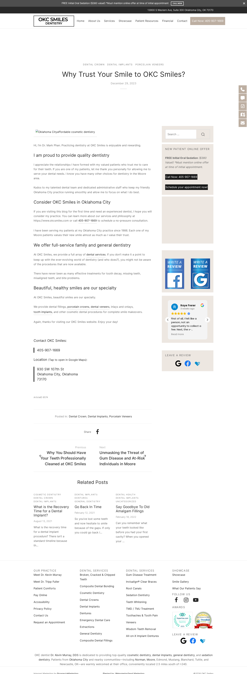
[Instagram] (186, 600)
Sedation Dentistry (138, 595)
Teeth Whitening (136, 602)
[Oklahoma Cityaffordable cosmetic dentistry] (65, 132)
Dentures (81, 498)
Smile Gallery (180, 581)
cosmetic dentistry (139, 655)
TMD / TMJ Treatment (140, 608)
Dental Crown (94, 64)
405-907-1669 (87, 220)
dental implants (162, 655)
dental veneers (100, 306)
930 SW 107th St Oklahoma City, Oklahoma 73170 (57, 374)
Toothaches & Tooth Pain (142, 615)
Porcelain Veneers (149, 64)
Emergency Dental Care (95, 620)
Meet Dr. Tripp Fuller (46, 581)
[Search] (203, 134)
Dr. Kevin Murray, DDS (64, 655)
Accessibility (42, 602)
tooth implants (43, 312)
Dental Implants (120, 64)
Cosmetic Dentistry (47, 494)
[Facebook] (97, 432)
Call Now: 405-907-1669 (207, 21)
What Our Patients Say (186, 588)
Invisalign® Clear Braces (141, 581)
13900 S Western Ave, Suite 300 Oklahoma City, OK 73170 (180, 10)
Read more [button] (177, 334)
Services (109, 21)
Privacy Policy (43, 608)
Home (80, 21)
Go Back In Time (88, 507)
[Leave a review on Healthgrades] (197, 363)
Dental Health (126, 494)
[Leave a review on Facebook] (188, 363)
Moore (151, 659)
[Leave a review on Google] (178, 363)
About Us (94, 21)
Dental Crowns (89, 599)
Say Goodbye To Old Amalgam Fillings (133, 509)
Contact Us (41, 615)
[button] (207, 319)
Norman (140, 659)
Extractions (87, 626)
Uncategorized (126, 501)
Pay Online (40, 595)
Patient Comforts (45, 588)
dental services (96, 254)
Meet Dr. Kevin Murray (48, 574)
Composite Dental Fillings (96, 640)
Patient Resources (146, 21)
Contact (182, 21)
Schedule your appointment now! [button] (187, 187)
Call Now (177, 3)
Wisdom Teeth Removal (141, 629)
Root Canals (133, 588)
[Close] (244, 3)
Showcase (125, 21)
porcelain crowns (78, 306)
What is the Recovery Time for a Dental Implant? (51, 511)
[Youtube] (196, 600)
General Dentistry (87, 501)
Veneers (131, 622)
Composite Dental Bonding (97, 586)
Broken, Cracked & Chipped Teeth (97, 577)
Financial (167, 21)
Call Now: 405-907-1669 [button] (181, 177)
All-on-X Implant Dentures (142, 636)
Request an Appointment (49, 622)
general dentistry (184, 655)
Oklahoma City (78, 659)
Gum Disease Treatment (141, 574)
